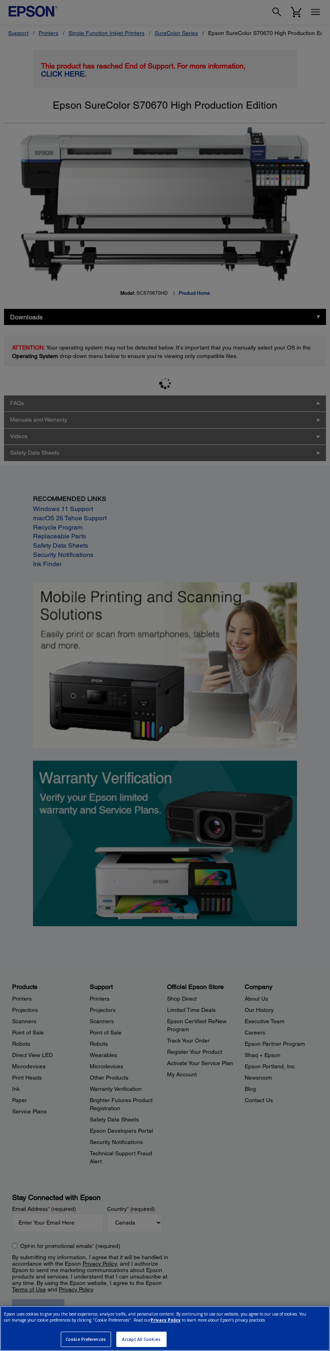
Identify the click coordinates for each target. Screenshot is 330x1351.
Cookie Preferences (86, 1339)
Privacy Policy (166, 1320)
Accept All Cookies (141, 1339)
